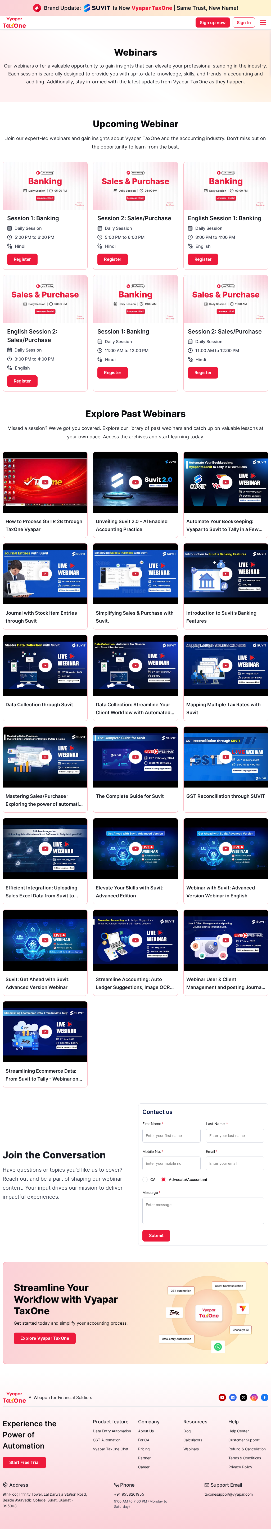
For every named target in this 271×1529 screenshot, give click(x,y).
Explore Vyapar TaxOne (44, 1338)
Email (211, 1151)
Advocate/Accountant (188, 1179)
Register (22, 259)
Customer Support (243, 1440)
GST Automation (106, 1440)
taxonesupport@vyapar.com (229, 1494)
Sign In (244, 22)
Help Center (238, 1431)
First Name (153, 1123)
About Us (146, 1431)
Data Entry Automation (112, 1431)
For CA (143, 1440)
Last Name (217, 1123)
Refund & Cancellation (246, 1449)
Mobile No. (152, 1151)
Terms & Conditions (244, 1458)
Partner (144, 1458)
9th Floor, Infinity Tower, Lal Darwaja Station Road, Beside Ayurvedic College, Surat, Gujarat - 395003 (45, 1500)
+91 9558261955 (129, 1494)
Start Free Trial (24, 1462)
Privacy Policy (240, 1467)
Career (144, 1467)
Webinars (191, 1449)
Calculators (192, 1440)
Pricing (144, 1449)
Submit (156, 1235)
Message (151, 1192)
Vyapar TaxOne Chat (110, 1449)
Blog (187, 1431)
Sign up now (212, 22)
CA (153, 1179)
